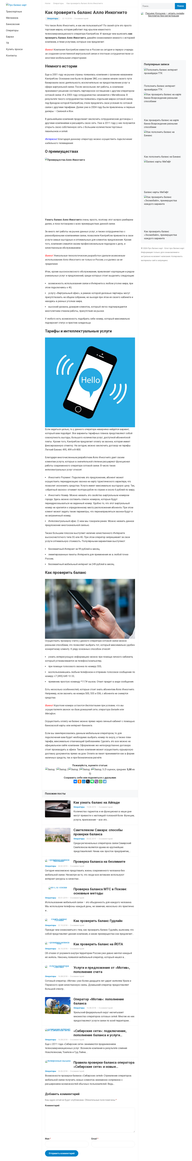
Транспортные (14, 11)
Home (47, 3)
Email (94, 1139)
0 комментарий (81, 18)
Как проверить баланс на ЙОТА (98, 944)
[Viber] (96, 781)
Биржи (10, 36)
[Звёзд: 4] (86, 769)
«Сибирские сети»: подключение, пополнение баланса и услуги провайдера (100, 1035)
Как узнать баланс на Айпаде (97, 802)
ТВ (7, 43)
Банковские (13, 24)
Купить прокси (14, 49)
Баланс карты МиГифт (156, 192)
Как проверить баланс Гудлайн (98, 921)
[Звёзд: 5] (98, 769)
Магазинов (12, 17)
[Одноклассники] (79, 781)
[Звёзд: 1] (51, 769)
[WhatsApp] (100, 781)
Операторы (12, 30)
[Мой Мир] (84, 781)
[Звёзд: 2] (63, 769)
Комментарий (52, 1105)
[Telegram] (104, 781)
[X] (88, 781)
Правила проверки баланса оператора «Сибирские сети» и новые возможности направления (104, 1066)
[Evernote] (92, 781)
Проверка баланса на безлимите (99, 861)
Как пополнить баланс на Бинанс (162, 156)
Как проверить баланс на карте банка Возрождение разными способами (161, 124)
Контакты (11, 55)
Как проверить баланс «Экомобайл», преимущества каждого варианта (160, 235)
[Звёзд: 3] (74, 769)
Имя (48, 1139)
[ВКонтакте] (75, 781)
